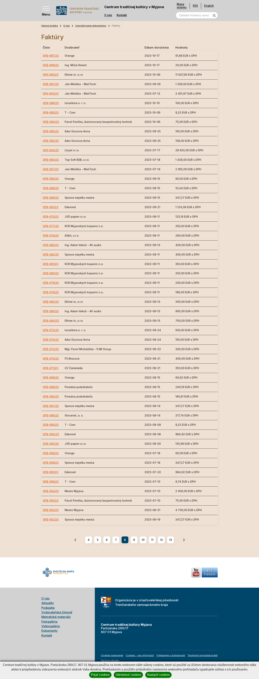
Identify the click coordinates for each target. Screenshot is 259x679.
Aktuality (47, 603)
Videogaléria (50, 626)
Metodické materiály (56, 617)
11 (152, 539)
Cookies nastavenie (112, 655)
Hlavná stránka (49, 25)
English (209, 5)
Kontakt (122, 15)
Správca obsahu (110, 660)
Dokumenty (49, 631)
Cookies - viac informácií (140, 655)
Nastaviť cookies (158, 674)
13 (170, 539)
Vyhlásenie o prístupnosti (170, 655)
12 (161, 539)
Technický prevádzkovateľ (203, 655)
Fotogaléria (49, 621)
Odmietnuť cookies (128, 674)
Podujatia (48, 608)
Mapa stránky (182, 6)
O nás (108, 15)
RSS (195, 5)
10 (143, 539)
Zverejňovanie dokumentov (90, 25)
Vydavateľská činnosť (56, 612)
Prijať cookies (100, 674)
